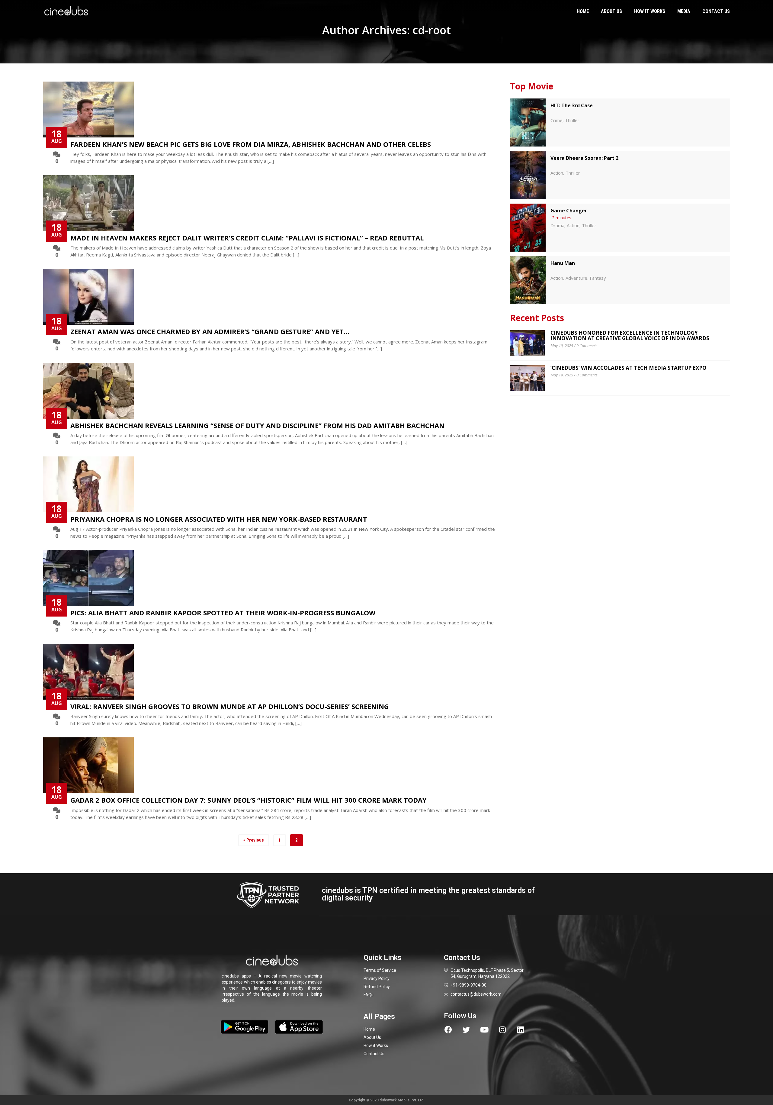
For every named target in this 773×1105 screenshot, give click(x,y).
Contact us (716, 11)
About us (611, 11)
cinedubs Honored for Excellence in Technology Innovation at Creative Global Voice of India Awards (629, 335)
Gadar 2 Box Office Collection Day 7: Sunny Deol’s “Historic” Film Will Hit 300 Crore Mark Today (248, 799)
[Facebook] (448, 1029)
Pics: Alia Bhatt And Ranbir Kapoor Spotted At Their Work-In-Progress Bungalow (222, 612)
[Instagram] (502, 1029)
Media (683, 11)
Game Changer (568, 210)
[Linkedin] (520, 1029)
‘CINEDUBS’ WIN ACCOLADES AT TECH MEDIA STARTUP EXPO (628, 367)
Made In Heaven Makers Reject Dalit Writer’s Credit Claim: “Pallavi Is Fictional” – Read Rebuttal (247, 237)
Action (556, 173)
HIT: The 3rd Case (571, 105)
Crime (556, 120)
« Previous (253, 840)
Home (583, 11)
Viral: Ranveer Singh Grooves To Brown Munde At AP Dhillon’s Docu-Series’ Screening (229, 706)
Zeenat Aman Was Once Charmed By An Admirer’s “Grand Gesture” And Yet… (209, 331)
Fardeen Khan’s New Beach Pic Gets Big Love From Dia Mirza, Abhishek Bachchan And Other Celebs (250, 144)
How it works (649, 11)
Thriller (572, 120)
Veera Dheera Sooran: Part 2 (584, 158)
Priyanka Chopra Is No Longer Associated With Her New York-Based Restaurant (218, 519)
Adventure (576, 278)
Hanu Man (562, 263)
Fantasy (598, 278)
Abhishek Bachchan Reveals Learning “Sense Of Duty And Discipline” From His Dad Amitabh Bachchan (257, 425)
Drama (557, 225)
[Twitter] (466, 1029)
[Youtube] (484, 1029)
